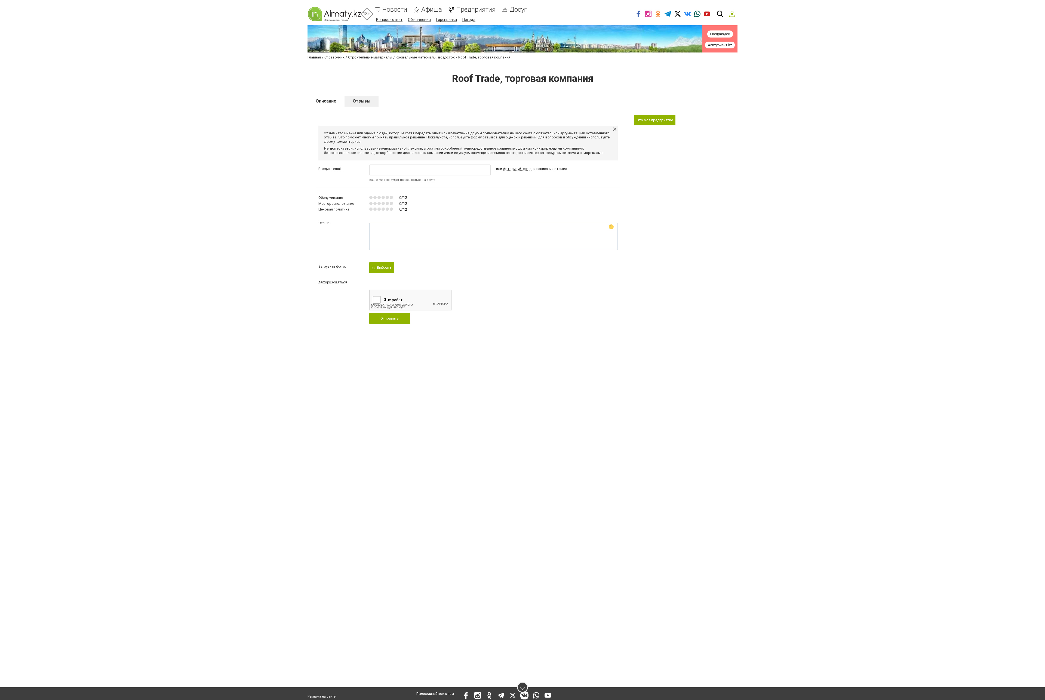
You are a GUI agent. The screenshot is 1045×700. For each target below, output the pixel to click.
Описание (326, 101)
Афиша (431, 9)
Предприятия (476, 9)
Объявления (419, 19)
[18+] (334, 14)
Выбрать (384, 267)
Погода (468, 19)
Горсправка (446, 19)
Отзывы (361, 101)
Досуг (518, 9)
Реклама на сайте (322, 696)
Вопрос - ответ (389, 19)
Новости (394, 9)
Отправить (389, 318)
